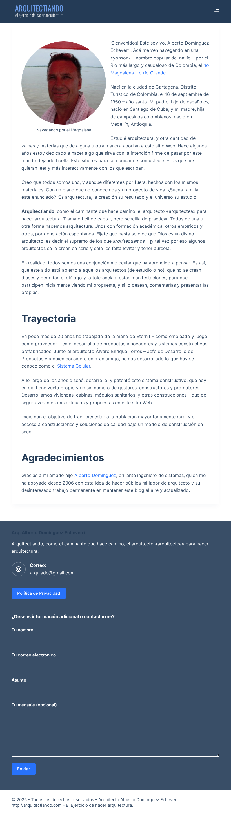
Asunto (19, 680)
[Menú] (216, 11)
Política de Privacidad (38, 593)
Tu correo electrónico (34, 655)
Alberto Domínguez (95, 475)
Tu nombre (22, 630)
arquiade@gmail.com (52, 573)
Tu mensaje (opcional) (34, 705)
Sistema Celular (73, 366)
